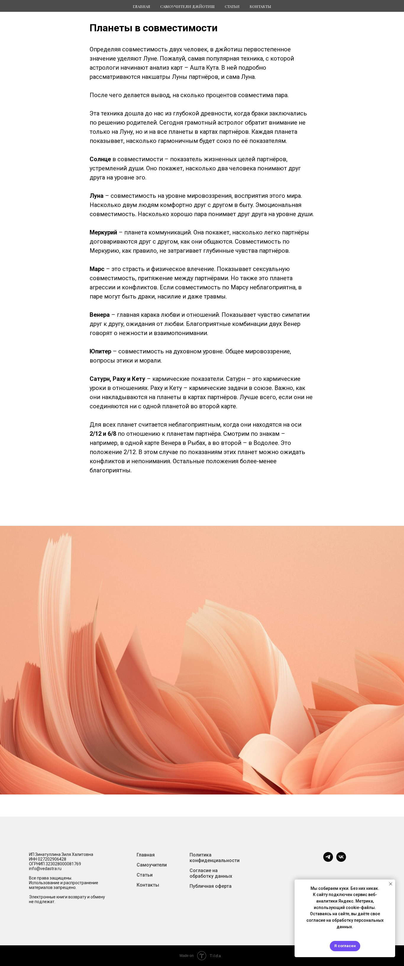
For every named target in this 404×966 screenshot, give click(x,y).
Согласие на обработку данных (211, 873)
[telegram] (328, 860)
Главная (141, 6)
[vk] (341, 860)
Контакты (260, 6)
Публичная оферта (211, 886)
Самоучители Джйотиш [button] (187, 6)
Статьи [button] (232, 6)
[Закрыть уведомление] (391, 884)
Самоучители (152, 865)
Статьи (145, 875)
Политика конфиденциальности (215, 857)
